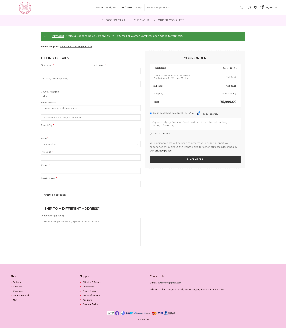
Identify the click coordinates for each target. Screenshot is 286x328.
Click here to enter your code (76, 46)
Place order (195, 159)
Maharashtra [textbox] (49, 144)
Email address (49, 178)
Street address (49, 102)
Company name (54, 78)
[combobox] (91, 144)
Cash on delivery (161, 133)
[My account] (250, 7)
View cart (58, 36)
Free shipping (229, 93)
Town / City (47, 125)
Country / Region (50, 91)
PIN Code (47, 151)
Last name (99, 65)
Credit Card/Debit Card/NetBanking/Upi (174, 113)
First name (47, 65)
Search (241, 7)
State (44, 138)
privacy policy (163, 150)
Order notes (52, 215)
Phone (45, 165)
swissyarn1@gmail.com (169, 282)
